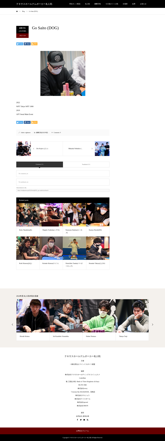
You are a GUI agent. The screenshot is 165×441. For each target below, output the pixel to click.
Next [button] (152, 324)
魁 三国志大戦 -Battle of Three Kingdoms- (80, 381)
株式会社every (82, 388)
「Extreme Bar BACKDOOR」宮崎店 (82, 392)
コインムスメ (95, 374)
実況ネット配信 (74, 4)
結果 (133, 4)
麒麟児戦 (98, 4)
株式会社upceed (82, 402)
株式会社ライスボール (82, 399)
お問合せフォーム (82, 431)
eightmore (28, 132)
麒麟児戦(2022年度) (22, 29)
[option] (33, 320)
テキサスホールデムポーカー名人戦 (34, 4)
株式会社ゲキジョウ (82, 395)
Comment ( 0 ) (39, 164)
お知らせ (143, 4)
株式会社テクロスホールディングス (77, 374)
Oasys (97, 381)
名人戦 (87, 4)
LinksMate (82, 378)
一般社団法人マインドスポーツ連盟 (82, 364)
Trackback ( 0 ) (86, 164)
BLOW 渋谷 (82, 385)
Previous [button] (12, 324)
